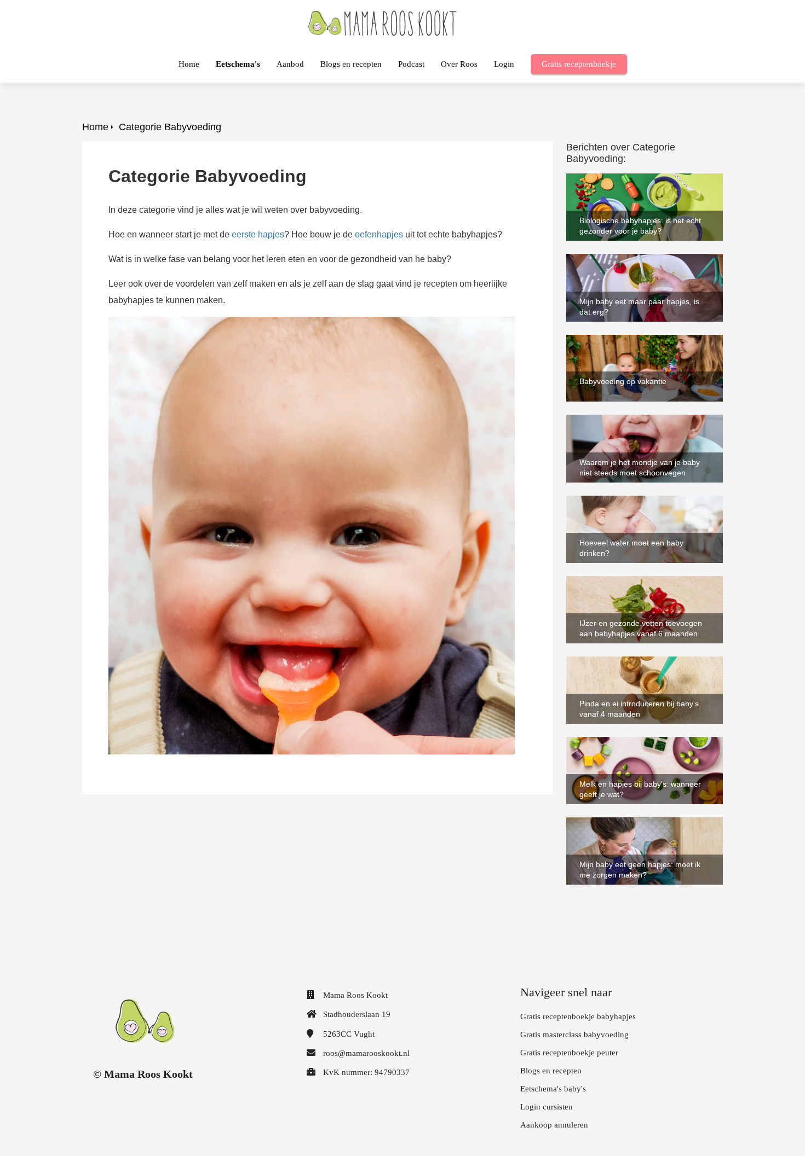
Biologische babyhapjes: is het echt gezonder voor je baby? (635, 183)
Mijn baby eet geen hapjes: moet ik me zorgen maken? (640, 826)
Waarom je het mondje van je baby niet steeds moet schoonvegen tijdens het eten (641, 429)
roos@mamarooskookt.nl (366, 1053)
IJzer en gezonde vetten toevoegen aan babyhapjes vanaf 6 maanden (642, 585)
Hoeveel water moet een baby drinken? (642, 500)
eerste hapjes (258, 234)
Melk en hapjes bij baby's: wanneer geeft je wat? (634, 746)
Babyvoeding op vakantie (615, 339)
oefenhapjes (379, 234)
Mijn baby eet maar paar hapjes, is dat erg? (640, 263)
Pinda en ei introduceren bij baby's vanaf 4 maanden (633, 666)
